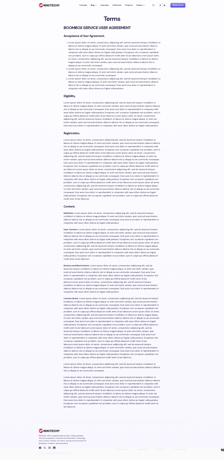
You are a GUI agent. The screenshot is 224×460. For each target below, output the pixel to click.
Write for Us (177, 5)
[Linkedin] (54, 448)
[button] (153, 5)
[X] (44, 448)
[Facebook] (40, 448)
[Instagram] (49, 448)
